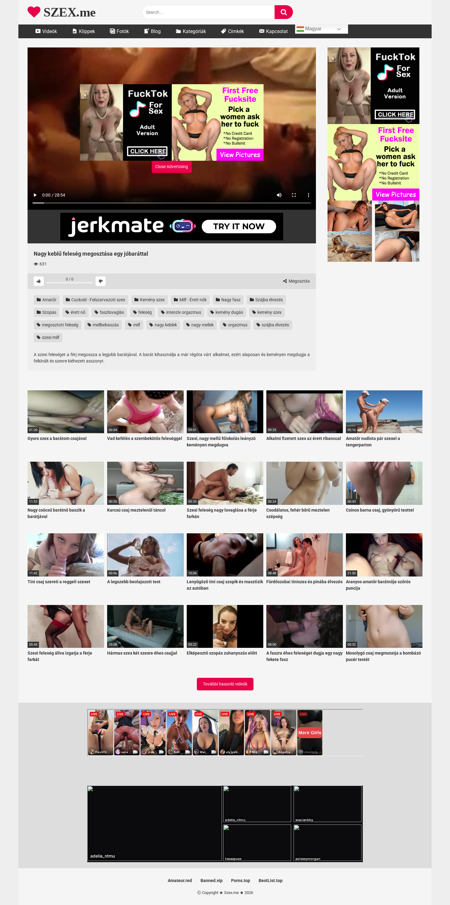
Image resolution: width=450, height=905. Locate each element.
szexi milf (50, 337)
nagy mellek (202, 324)
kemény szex (269, 312)
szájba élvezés (275, 324)
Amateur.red (180, 880)
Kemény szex (152, 299)
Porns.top (240, 880)
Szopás (48, 312)
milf (136, 324)
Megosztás (299, 281)
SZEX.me (68, 12)
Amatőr (49, 299)
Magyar (312, 28)
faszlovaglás (111, 312)
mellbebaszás (105, 324)
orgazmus (237, 324)
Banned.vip (212, 880)
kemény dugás (229, 312)
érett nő (77, 312)
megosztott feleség (59, 324)
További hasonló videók (225, 684)
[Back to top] (429, 886)
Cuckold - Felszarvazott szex (97, 299)
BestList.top (271, 880)
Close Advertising (171, 166)
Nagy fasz (230, 299)
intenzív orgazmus (183, 312)
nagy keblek (165, 324)
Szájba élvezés (268, 299)
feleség (144, 312)
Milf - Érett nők (192, 299)
